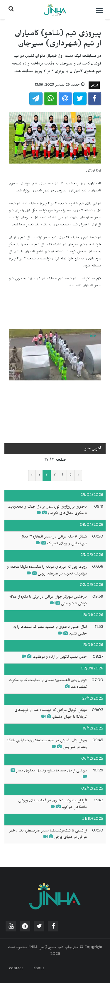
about (38, 969)
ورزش (94, 85)
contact (16, 969)
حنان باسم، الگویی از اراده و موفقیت (59, 657)
